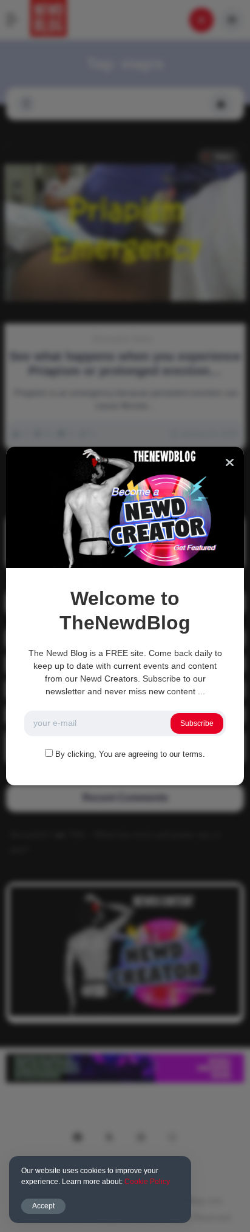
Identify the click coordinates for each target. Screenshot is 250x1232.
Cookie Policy (147, 1181)
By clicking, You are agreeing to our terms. (130, 754)
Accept (43, 1206)
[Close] (229, 462)
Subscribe (197, 723)
